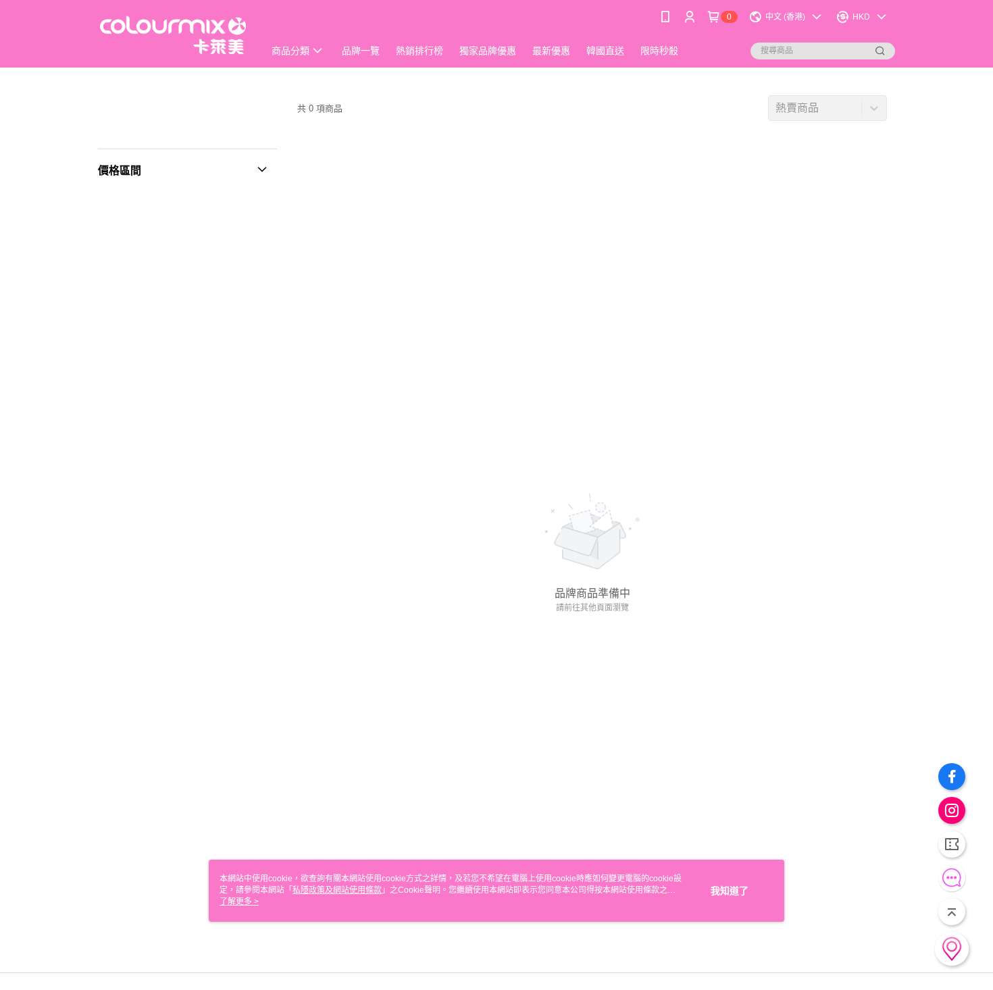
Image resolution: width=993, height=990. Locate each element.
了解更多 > (239, 901)
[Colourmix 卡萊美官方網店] (173, 35)
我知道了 (729, 890)
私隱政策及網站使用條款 (337, 890)
